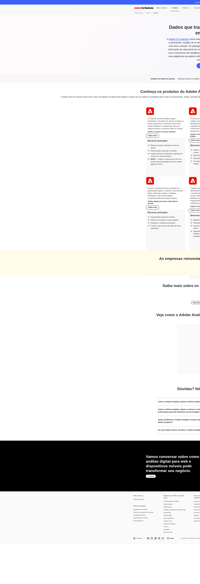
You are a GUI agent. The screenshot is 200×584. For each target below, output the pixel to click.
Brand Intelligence (169, 518)
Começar (151, 476)
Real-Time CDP (168, 532)
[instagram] (152, 538)
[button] (138, 538)
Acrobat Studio (168, 515)
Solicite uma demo (138, 499)
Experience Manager (169, 524)
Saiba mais (152, 136)
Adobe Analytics (168, 504)
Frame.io (166, 526)
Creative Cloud (168, 521)
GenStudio (167, 529)
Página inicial (138, 13)
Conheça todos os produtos (171, 501)
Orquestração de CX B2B (140, 518)
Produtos (185, 8)
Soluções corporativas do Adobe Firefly (175, 510)
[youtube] (163, 538)
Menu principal (161, 8)
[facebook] (148, 538)
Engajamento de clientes (140, 509)
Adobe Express (168, 507)
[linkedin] (159, 538)
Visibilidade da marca (139, 515)
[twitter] (155, 538)
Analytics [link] (175, 8)
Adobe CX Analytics (179, 39)
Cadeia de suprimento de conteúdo (143, 512)
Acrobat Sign (167, 512)
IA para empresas (138, 520)
